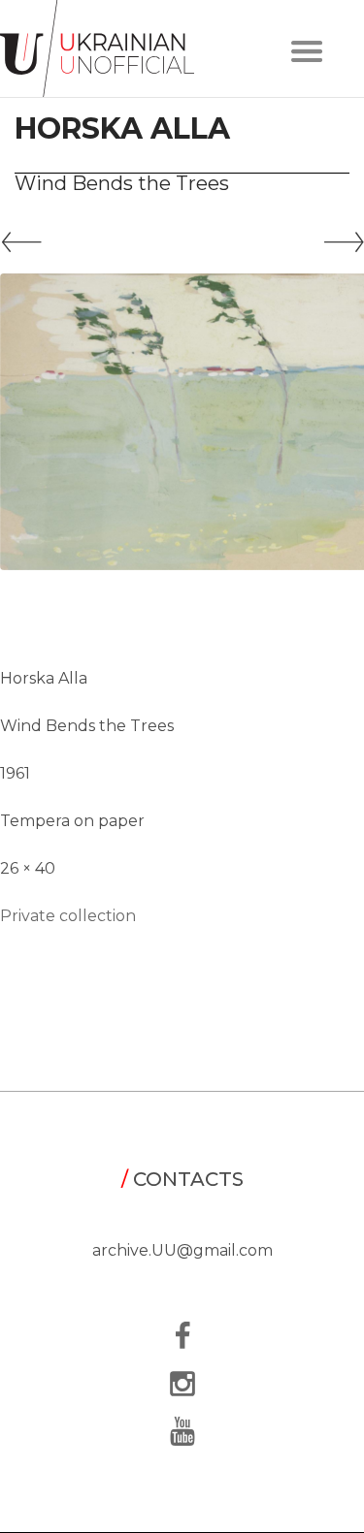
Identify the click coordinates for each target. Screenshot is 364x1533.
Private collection (68, 916)
